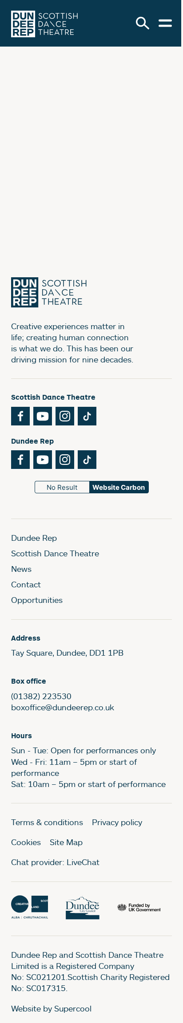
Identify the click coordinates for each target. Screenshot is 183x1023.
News (21, 569)
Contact (26, 584)
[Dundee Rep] (44, 23)
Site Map (66, 842)
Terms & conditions (47, 822)
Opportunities (37, 600)
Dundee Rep (34, 538)
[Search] (142, 23)
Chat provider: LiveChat (55, 862)
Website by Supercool (51, 1008)
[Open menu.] (165, 23)
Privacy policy (117, 822)
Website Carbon (118, 487)
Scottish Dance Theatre (55, 553)
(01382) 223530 (41, 696)
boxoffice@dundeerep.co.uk (62, 707)
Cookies (26, 842)
